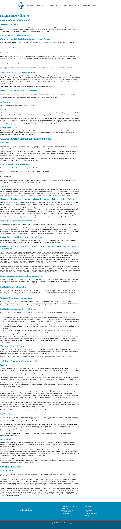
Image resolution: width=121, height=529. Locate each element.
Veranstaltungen (85, 5)
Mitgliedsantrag (89, 512)
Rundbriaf (63, 5)
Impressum (88, 506)
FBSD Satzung (88, 510)
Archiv (77, 5)
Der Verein (30, 5)
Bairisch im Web (54, 5)
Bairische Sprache (41, 5)
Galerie (70, 5)
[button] (33, 5)
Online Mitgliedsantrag (91, 513)
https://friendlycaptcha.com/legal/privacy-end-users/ (34, 485)
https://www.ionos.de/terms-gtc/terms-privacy (63, 115)
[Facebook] (86, 516)
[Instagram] (88, 516)
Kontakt (94, 5)
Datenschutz (88, 508)
